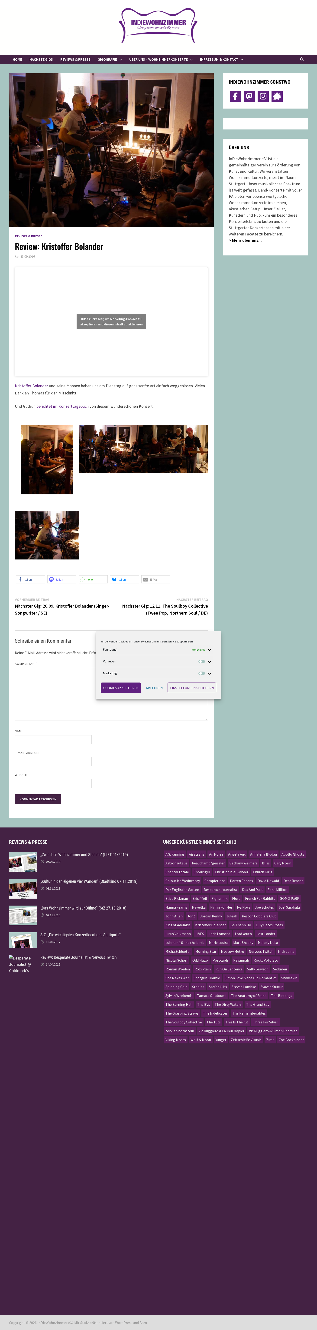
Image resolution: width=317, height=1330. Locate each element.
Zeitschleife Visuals (246, 1039)
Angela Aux (237, 854)
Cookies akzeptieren (121, 687)
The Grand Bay (257, 1004)
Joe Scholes (264, 907)
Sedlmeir (280, 969)
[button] (30, 579)
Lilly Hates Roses (269, 925)
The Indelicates (215, 1013)
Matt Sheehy (243, 942)
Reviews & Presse (75, 59)
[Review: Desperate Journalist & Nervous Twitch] (23, 958)
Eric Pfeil (200, 898)
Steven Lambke (244, 986)
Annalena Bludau (263, 854)
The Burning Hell (179, 1004)
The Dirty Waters (228, 1004)
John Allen (174, 916)
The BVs (203, 1004)
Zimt (270, 1039)
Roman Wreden (177, 969)
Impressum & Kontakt (219, 59)
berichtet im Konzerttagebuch (62, 406)
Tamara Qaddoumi (211, 995)
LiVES (199, 933)
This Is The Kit (236, 1022)
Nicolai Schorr (176, 960)
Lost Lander (265, 933)
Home (17, 59)
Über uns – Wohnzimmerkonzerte (158, 59)
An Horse (216, 854)
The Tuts (214, 1022)
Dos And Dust (252, 889)
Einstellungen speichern (192, 687)
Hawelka (199, 907)
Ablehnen (154, 687)
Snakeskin (289, 978)
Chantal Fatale (177, 872)
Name (19, 731)
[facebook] (235, 96)
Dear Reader (293, 880)
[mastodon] (249, 96)
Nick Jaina (286, 951)
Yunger (221, 1039)
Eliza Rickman (176, 898)
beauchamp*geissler (208, 863)
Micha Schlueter (178, 951)
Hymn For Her (221, 907)
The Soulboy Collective (183, 1022)
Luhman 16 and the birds (184, 942)
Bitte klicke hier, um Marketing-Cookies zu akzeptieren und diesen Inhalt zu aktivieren (111, 321)
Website (22, 775)
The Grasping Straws (181, 1013)
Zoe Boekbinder (291, 1039)
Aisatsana (196, 854)
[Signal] (277, 96)
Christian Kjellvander (231, 872)
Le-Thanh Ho (240, 925)
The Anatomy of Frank (248, 995)
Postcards (221, 960)
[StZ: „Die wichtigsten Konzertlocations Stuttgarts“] (23, 935)
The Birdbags (281, 995)
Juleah (231, 916)
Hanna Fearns (176, 907)
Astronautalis (176, 863)
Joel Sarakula (289, 907)
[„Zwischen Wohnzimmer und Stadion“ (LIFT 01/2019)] (23, 855)
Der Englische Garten (182, 889)
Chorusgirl (202, 872)
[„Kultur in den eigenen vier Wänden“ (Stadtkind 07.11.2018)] (23, 882)
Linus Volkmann (178, 933)
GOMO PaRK (289, 898)
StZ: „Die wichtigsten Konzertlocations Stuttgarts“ (80, 934)
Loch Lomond (219, 933)
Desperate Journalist (220, 889)
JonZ (191, 916)
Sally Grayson (257, 969)
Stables (198, 986)
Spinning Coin (176, 986)
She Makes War (177, 978)
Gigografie (107, 59)
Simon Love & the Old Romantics (251, 978)
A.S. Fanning (174, 854)
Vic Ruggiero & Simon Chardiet (273, 1031)
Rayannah (241, 960)
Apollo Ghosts (292, 854)
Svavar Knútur (272, 986)
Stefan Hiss (218, 986)
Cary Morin (282, 863)
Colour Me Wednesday (182, 880)
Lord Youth (243, 933)
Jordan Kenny (211, 916)
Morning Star (205, 951)
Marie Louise (219, 942)
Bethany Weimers (243, 863)
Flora (236, 898)
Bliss (266, 863)
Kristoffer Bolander (31, 385)
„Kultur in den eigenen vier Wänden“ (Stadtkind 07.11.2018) (89, 881)
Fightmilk (219, 898)
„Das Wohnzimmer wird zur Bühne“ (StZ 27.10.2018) (83, 908)
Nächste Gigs (41, 59)
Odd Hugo (200, 960)
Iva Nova (243, 907)
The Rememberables (249, 1013)
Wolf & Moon (201, 1039)
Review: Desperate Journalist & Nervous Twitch (78, 957)
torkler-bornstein (179, 1031)
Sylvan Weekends (178, 995)
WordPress (123, 1322)
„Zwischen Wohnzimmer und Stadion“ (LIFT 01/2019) (84, 854)
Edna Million (277, 889)
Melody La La (268, 942)
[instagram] (263, 96)
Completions (214, 880)
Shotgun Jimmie (207, 978)
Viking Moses (175, 1039)
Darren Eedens (241, 880)
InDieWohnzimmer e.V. (55, 1322)
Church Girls (262, 872)
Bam (143, 1322)
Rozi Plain (202, 969)
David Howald (268, 880)
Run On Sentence (229, 969)
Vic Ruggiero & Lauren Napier (221, 1031)
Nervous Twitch (261, 951)
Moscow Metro (232, 951)
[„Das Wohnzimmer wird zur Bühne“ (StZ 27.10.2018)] (23, 908)
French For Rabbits (260, 898)
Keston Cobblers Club (259, 916)
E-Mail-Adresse (27, 753)
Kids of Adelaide (178, 925)
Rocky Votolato (266, 960)
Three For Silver (265, 1022)
